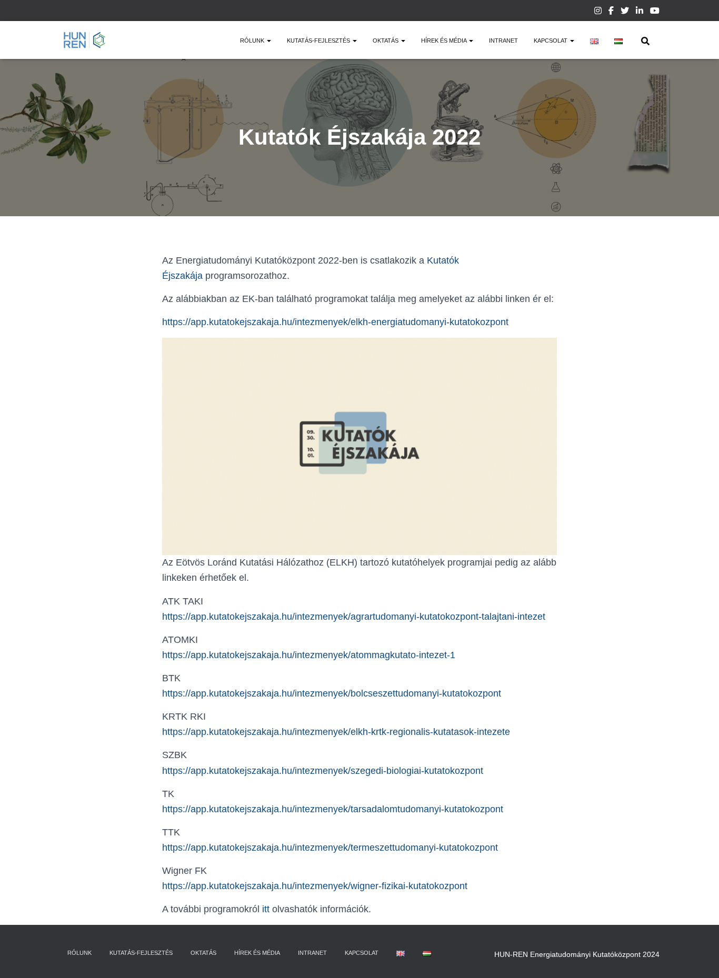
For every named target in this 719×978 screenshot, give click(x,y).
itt (265, 909)
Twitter (625, 12)
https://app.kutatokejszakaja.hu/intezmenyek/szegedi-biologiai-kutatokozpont (322, 770)
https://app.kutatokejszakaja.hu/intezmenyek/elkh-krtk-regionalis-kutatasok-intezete (336, 732)
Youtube (655, 12)
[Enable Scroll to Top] (698, 957)
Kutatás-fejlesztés (319, 40)
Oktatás (386, 40)
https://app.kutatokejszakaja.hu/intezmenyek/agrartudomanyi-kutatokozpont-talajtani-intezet (353, 616)
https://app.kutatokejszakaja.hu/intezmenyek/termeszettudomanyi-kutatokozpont (330, 847)
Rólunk (253, 40)
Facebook (611, 12)
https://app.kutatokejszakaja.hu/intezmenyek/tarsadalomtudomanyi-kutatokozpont (332, 809)
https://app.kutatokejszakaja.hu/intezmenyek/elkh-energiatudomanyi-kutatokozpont (335, 322)
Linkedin (639, 12)
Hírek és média (444, 40)
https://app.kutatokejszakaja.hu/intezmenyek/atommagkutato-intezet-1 (308, 655)
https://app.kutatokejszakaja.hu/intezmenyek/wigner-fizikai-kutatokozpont (314, 886)
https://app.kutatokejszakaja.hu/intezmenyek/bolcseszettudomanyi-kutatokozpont (331, 693)
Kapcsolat (551, 40)
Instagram (598, 12)
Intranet (503, 40)
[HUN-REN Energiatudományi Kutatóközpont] (84, 40)
